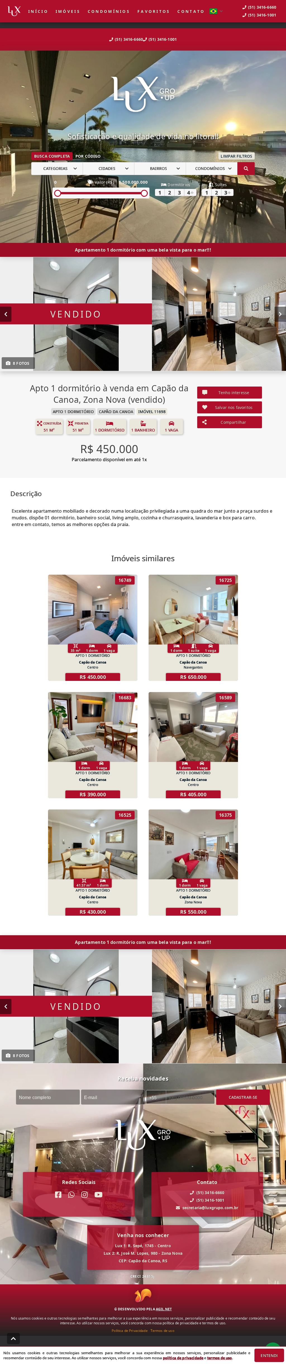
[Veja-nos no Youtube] (98, 1195)
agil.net (164, 1309)
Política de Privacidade (129, 1330)
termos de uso (219, 1357)
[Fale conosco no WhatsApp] (71, 1195)
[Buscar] (246, 168)
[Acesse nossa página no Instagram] (84, 1195)
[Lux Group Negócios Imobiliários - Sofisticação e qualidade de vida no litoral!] (142, 95)
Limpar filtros (236, 156)
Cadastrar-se (243, 1097)
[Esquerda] (5, 313)
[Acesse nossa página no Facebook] (58, 1195)
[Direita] (280, 313)
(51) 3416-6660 (129, 39)
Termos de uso (162, 1330)
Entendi (269, 1355)
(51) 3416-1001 (163, 39)
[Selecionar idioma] (216, 11)
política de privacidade (183, 1357)
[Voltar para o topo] (13, 1338)
